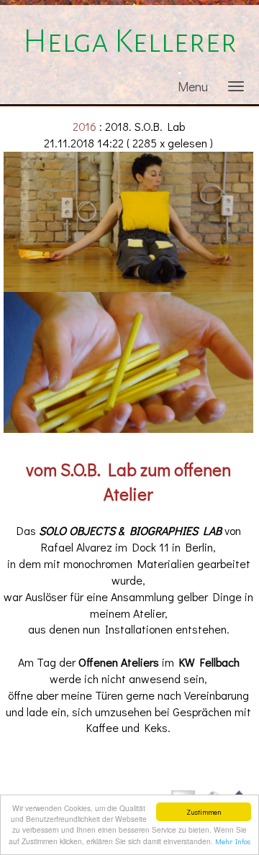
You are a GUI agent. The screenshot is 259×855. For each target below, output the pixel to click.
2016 (84, 126)
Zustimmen (204, 812)
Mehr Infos (232, 841)
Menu (193, 86)
